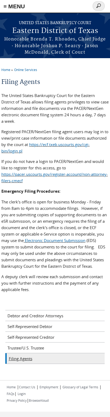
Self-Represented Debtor (29, 326)
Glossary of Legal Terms (80, 387)
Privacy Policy (17, 400)
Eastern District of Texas (55, 31)
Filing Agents (20, 358)
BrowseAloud (39, 400)
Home (5, 70)
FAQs (10, 394)
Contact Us (27, 387)
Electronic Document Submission (55, 240)
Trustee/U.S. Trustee (25, 348)
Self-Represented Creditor (30, 337)
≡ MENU (14, 6)
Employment (49, 387)
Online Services (25, 70)
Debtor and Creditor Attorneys (35, 315)
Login (22, 394)
